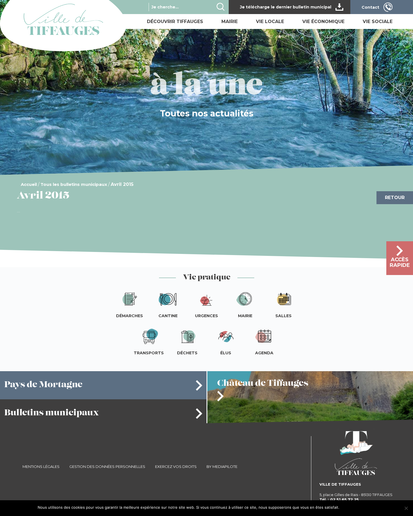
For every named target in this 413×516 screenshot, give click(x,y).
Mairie (229, 21)
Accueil (29, 184)
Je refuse (368, 507)
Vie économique (323, 21)
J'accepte (350, 507)
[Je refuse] (406, 508)
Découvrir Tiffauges (175, 21)
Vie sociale (377, 21)
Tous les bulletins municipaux (73, 184)
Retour (395, 197)
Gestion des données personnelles (107, 466)
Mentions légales (41, 466)
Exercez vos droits (176, 466)
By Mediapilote (221, 466)
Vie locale (270, 21)
